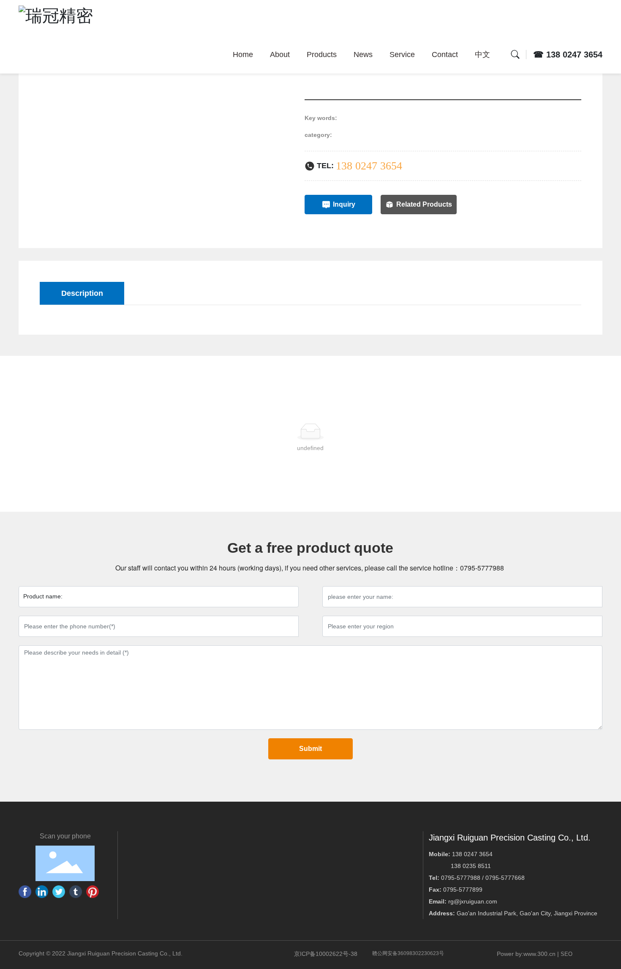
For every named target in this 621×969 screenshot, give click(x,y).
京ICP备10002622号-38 (325, 953)
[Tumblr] (75, 891)
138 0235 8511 (471, 866)
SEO (566, 954)
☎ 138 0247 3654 (567, 54)
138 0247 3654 (369, 166)
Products (322, 54)
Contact (445, 54)
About (280, 54)
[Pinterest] (92, 891)
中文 (482, 54)
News (363, 54)
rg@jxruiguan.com (472, 901)
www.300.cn (539, 953)
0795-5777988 (483, 568)
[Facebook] (25, 891)
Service (402, 54)
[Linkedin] (41, 891)
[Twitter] (58, 891)
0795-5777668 (505, 877)
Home (243, 54)
